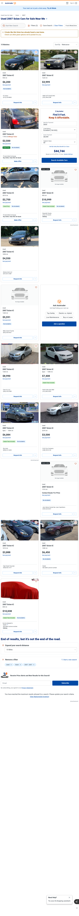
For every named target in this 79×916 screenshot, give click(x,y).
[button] (67, 3)
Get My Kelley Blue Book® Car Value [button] (59, 146)
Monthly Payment (48, 122)
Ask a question (59, 324)
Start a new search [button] (70, 660)
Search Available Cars (59, 160)
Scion (17, 15)
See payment (7, 85)
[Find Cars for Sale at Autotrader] (10, 3)
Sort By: (58, 45)
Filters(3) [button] (34, 26)
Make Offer (17, 161)
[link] (7, 89)
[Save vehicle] (36, 52)
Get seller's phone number (49, 567)
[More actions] (35, 102)
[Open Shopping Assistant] (76, 901)
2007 (23, 15)
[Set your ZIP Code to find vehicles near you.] (47, 19)
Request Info (18, 102)
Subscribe (65, 683)
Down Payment (47, 134)
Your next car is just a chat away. (39, 8)
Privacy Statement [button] (27, 688)
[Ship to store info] (7, 625)
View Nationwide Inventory (39, 697)
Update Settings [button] (68, 154)
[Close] (69, 897)
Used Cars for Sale (6, 15)
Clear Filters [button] (58, 26)
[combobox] (13, 25)
